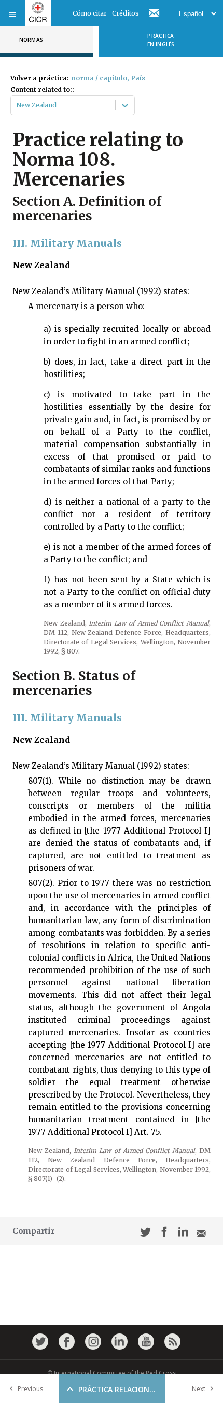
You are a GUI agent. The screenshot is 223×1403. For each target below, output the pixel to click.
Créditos (125, 13)
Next (198, 1388)
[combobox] (17, 105)
